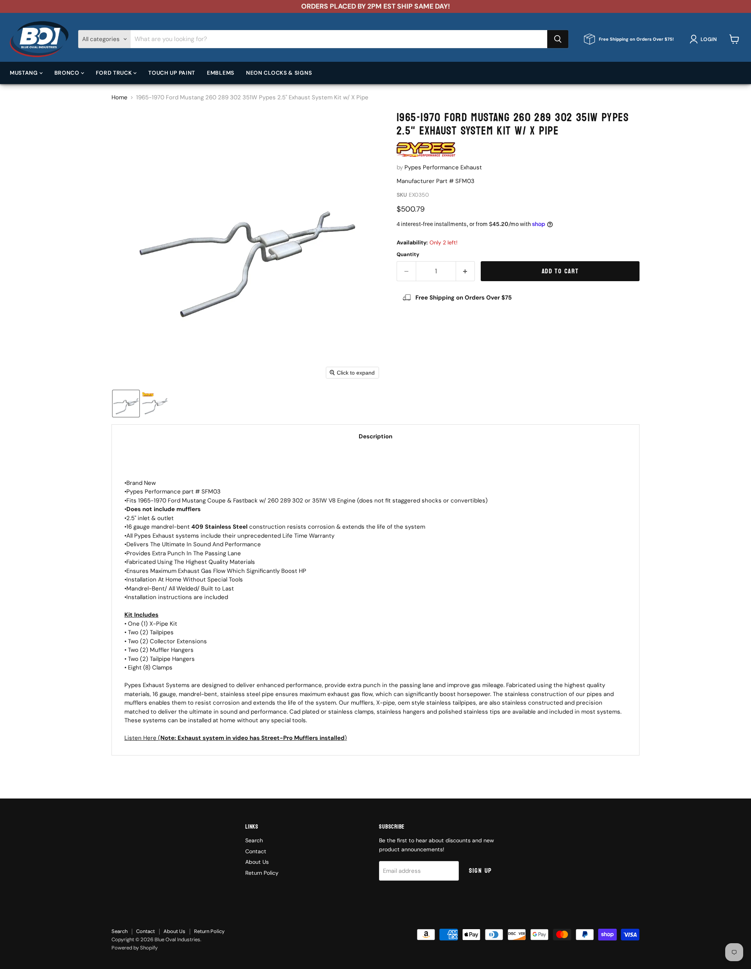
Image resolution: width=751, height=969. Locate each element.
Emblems (220, 72)
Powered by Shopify (134, 947)
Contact (255, 851)
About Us (257, 861)
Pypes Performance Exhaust (443, 167)
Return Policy (261, 872)
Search (254, 840)
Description (375, 436)
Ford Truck (115, 72)
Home (119, 97)
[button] (705, 39)
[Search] (557, 39)
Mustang (25, 72)
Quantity (408, 254)
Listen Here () (235, 738)
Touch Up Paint (171, 72)
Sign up (480, 871)
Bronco (67, 72)
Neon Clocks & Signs (279, 72)
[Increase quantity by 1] (465, 271)
